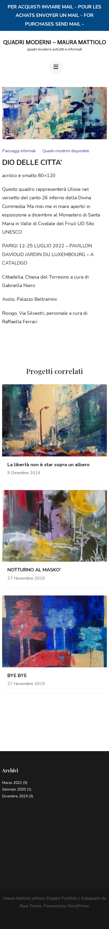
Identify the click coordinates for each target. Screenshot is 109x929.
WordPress (78, 906)
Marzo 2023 (12, 782)
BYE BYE (17, 676)
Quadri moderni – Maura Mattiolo (54, 42)
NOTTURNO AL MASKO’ (34, 570)
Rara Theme (31, 906)
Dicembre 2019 (15, 796)
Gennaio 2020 (14, 789)
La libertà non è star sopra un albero (48, 465)
